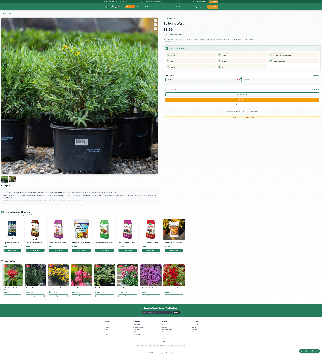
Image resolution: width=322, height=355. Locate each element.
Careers (106, 334)
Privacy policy (170, 352)
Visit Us (106, 332)
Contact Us (107, 324)
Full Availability (137, 324)
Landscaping (136, 329)
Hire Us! (213, 7)
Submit (176, 312)
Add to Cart (243, 94)
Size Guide (316, 75)
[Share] (155, 24)
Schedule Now (196, 324)
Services (170, 6)
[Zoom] (155, 28)
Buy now (12, 296)
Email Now (194, 327)
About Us (178, 6)
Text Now (194, 329)
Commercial (130, 6)
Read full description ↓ (170, 41)
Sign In (204, 6)
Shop (138, 6)
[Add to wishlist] (155, 20)
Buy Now (242, 100)
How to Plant (136, 334)
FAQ (163, 324)
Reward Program (167, 329)
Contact (186, 6)
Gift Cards (148, 6)
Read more (80, 203)
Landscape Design (159, 6)
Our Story (106, 327)
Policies (164, 327)
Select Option (169, 75)
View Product (12, 250)
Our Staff (106, 329)
